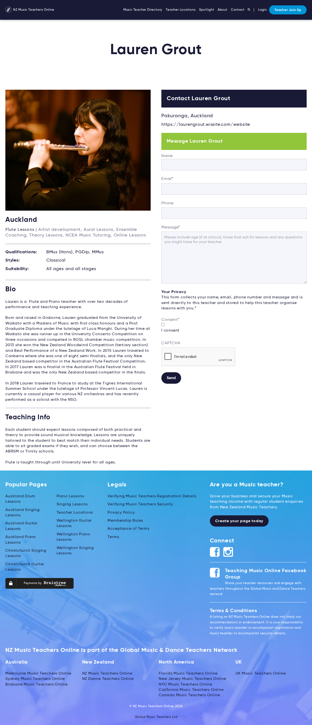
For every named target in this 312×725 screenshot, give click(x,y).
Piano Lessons (70, 496)
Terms (113, 537)
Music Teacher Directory (142, 9)
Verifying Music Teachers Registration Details (151, 496)
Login (262, 9)
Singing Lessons (72, 504)
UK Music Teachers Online (260, 674)
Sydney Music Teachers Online (35, 679)
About (222, 9)
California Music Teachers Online (191, 690)
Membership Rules (125, 521)
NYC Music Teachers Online (185, 684)
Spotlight (206, 9)
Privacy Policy (121, 513)
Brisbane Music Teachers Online (36, 684)
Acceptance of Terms (128, 529)
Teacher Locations (181, 9)
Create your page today (239, 521)
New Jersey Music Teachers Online (192, 679)
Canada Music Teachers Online (189, 695)
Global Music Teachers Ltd (156, 717)
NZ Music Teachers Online (33, 9)
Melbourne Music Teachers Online (38, 674)
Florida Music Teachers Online (188, 674)
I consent (170, 331)
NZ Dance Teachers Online (108, 679)
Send (171, 378)
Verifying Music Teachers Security (140, 504)
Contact (237, 9)
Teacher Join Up (287, 10)
